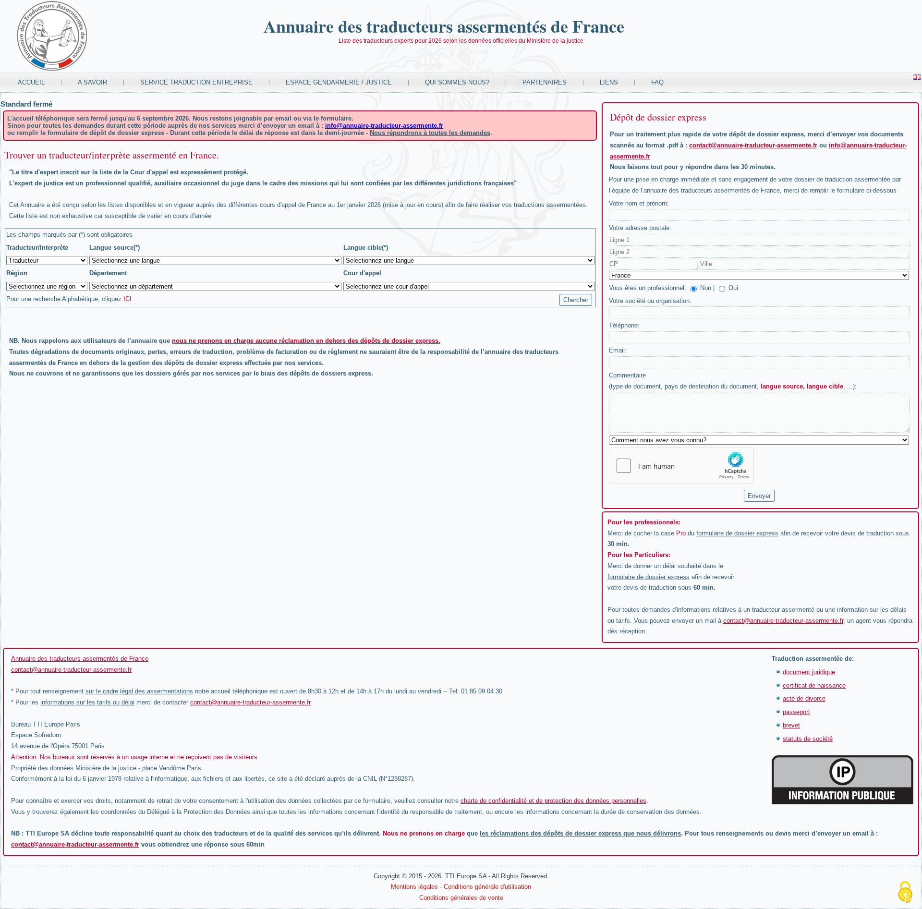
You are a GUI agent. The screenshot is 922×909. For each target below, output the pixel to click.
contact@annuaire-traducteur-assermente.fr (753, 145)
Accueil (31, 82)
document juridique (809, 672)
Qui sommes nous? (457, 82)
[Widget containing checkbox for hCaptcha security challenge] (681, 466)
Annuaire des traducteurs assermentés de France (444, 25)
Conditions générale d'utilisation (487, 886)
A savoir (92, 82)
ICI (127, 299)
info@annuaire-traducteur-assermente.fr (384, 125)
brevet (791, 725)
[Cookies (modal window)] (905, 892)
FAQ (657, 82)
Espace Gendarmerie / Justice (339, 82)
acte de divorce (804, 698)
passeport (796, 711)
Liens (609, 82)
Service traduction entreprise (196, 82)
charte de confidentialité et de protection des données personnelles (553, 800)
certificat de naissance (814, 685)
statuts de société (808, 738)
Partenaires (544, 82)
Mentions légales (414, 886)
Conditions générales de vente (461, 897)
